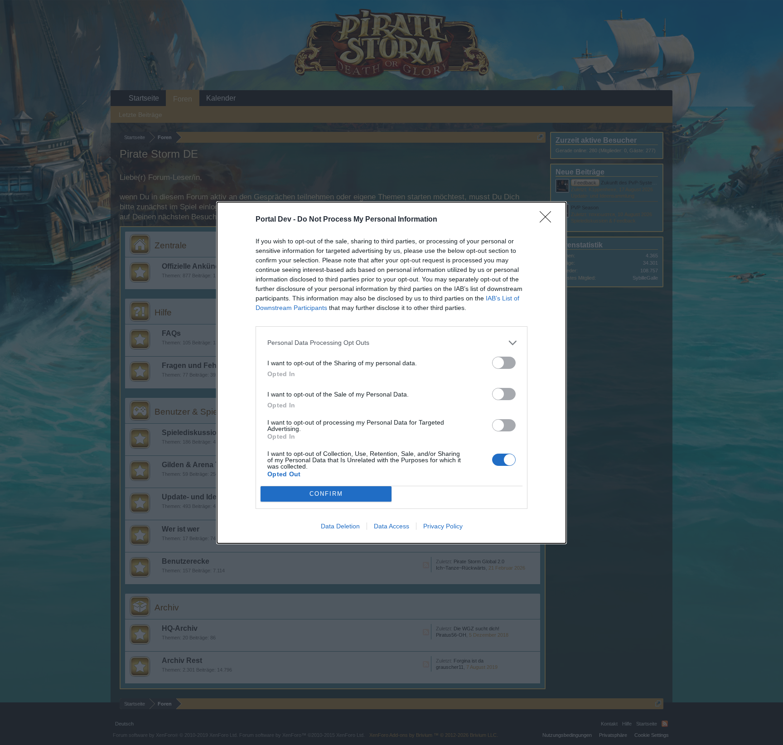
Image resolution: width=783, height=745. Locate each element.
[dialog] (391, 372)
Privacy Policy (443, 526)
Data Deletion (340, 526)
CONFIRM (326, 493)
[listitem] (391, 343)
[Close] (548, 219)
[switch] (504, 363)
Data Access (391, 526)
